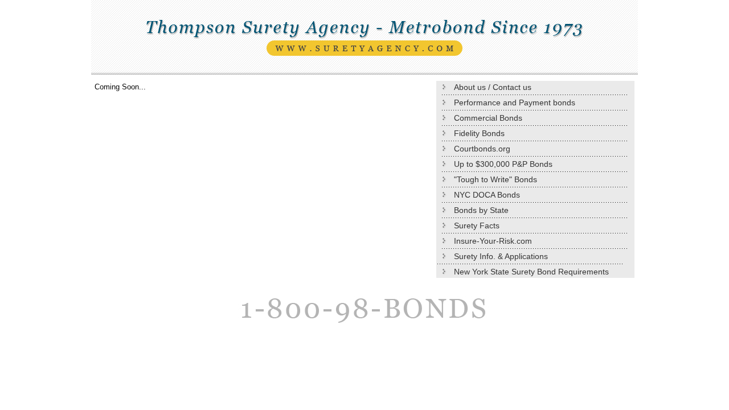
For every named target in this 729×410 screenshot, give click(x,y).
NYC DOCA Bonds (487, 194)
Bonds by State (481, 210)
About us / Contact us (492, 87)
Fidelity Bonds (479, 133)
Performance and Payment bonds (514, 102)
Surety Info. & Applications (501, 256)
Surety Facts (476, 225)
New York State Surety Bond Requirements (531, 271)
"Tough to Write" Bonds (495, 179)
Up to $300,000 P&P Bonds (503, 164)
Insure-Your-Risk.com (493, 240)
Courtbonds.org (482, 148)
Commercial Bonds (488, 117)
